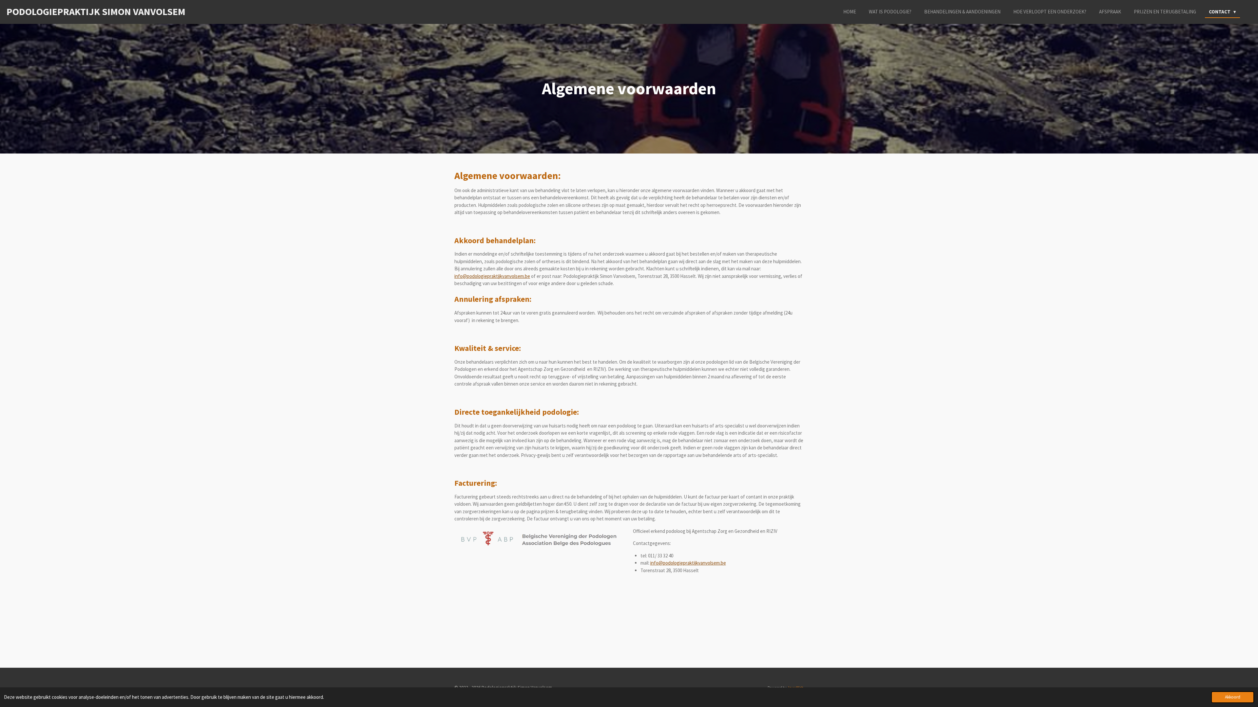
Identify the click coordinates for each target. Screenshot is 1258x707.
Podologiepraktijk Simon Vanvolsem (96, 11)
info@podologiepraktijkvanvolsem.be (492, 276)
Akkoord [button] (1232, 697)
